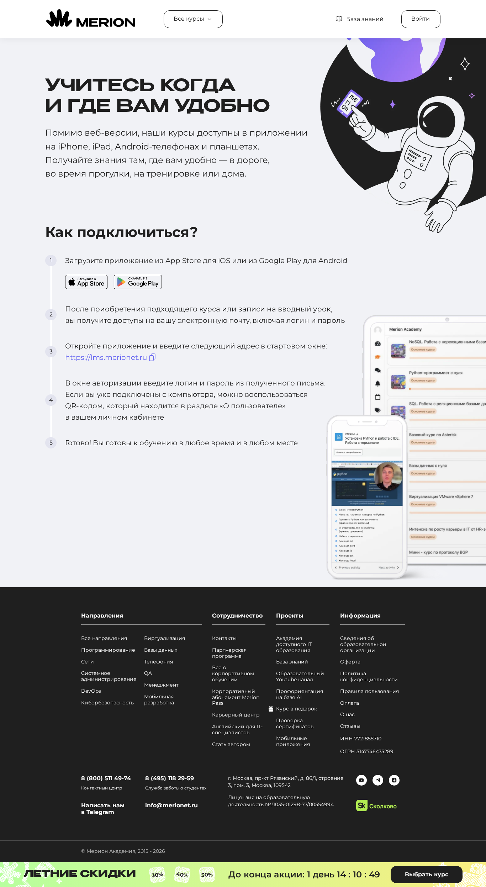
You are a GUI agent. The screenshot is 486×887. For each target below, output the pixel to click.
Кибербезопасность (107, 703)
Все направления (104, 638)
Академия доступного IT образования (294, 644)
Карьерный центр (236, 715)
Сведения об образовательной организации (363, 644)
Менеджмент (161, 685)
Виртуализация (164, 638)
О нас (347, 715)
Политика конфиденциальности (369, 677)
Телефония (158, 662)
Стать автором (231, 744)
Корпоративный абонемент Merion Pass (235, 697)
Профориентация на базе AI (299, 694)
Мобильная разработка (159, 700)
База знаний (292, 662)
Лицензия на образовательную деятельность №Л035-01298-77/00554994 (281, 801)
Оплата (349, 703)
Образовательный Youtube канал (300, 677)
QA (148, 673)
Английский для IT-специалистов (237, 730)
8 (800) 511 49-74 (106, 778)
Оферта (350, 662)
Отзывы (350, 726)
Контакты (224, 638)
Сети (87, 662)
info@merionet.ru (171, 805)
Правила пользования (369, 691)
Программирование (108, 650)
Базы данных (160, 650)
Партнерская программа (229, 653)
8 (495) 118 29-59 (169, 778)
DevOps (91, 691)
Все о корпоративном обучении (233, 673)
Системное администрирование (109, 676)
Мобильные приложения (293, 741)
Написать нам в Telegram (103, 808)
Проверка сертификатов (295, 724)
